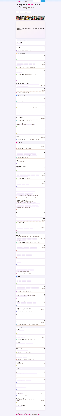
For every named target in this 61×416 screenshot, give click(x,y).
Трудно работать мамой (32, 295)
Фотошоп (21, 295)
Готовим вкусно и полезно (21, 370)
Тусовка (17, 61)
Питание (18, 225)
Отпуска (17, 321)
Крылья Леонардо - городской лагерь (26, 207)
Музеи (28, 270)
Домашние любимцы (20, 398)
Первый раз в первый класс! (19, 202)
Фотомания (18, 295)
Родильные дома (23, 155)
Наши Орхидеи (21, 393)
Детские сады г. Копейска (35, 195)
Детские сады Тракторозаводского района (21, 191)
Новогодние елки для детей (26, 271)
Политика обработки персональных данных (20, 414)
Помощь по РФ (28, 124)
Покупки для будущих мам (28, 155)
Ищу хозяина (18, 400)
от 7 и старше (18, 176)
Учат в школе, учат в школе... (21, 200)
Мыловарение (31, 343)
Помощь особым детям (20, 123)
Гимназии (33, 202)
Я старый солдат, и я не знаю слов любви (23, 308)
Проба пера (28, 295)
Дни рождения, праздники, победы (22, 83)
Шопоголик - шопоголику (20, 405)
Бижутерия (21, 343)
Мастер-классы (20, 337)
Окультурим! (18, 235)
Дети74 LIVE (18, 55)
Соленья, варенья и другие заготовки (33, 373)
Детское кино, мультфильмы (19, 270)
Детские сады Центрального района (20, 194)
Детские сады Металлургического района (31, 191)
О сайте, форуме (19, 42)
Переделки (24, 343)
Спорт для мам (24, 295)
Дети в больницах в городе (21, 117)
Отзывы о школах (29, 202)
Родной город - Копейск (19, 72)
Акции (24, 337)
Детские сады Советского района (28, 194)
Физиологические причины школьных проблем (29, 206)
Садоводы (18, 393)
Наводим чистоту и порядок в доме (22, 378)
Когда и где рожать (19, 155)
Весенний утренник (19, 65)
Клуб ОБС (18, 285)
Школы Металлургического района (20, 206)
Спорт (17, 212)
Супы (17, 373)
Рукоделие (18, 329)
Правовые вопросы (34, 155)
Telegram (39, 414)
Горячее (22, 373)
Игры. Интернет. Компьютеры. (20, 296)
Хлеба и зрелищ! (25, 296)
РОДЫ (17, 160)
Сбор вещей (18, 136)
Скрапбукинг (27, 343)
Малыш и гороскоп (26, 176)
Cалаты (19, 373)
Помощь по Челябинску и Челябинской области (21, 124)
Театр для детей (25, 270)
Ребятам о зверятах (32, 270)
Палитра (18, 342)
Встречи (17, 337)
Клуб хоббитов (19, 362)
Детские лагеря (37, 206)
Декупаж (18, 343)
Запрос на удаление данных (29, 414)
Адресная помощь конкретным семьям (23, 104)
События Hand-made (20, 348)
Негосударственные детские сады (28, 195)
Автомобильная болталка (21, 314)
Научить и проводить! (19, 207)
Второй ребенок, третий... (21, 166)
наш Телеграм (37, 35)
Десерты (27, 373)
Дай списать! (24, 202)
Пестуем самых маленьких (21, 259)
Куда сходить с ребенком (19, 271)
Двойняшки (21, 176)
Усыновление (18, 130)
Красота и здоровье (20, 278)
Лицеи (35, 202)
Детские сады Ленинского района (20, 195)
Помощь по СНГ (32, 124)
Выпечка (25, 373)
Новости (18, 47)
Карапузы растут (19, 172)
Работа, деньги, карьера (20, 301)
